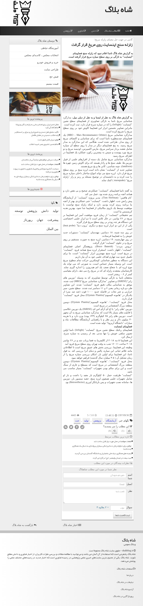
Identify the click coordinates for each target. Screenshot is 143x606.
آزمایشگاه (111, 420)
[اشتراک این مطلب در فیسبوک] (76, 426)
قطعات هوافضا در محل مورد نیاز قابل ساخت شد (112, 441)
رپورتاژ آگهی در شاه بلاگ (123, 596)
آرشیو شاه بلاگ (127, 589)
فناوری (81, 31)
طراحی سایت (51, 69)
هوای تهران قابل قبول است (48, 140)
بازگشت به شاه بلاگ (23, 525)
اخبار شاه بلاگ (70, 525)
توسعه (19, 211)
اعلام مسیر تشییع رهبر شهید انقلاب (44, 144)
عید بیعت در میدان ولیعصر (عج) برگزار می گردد (112, 458)
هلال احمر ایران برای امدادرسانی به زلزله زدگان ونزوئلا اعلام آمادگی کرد (37, 126)
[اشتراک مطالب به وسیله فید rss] (65, 426)
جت (118, 201)
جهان (40, 220)
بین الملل (52, 229)
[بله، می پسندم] (129, 431)
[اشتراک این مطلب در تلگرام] (82, 426)
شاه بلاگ (119, 9)
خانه (127, 31)
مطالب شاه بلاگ (111, 31)
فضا (91, 340)
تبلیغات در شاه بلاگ (125, 582)
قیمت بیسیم (52, 84)
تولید (86, 420)
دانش (94, 31)
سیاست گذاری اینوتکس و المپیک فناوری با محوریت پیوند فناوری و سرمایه (36, 170)
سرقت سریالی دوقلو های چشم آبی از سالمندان (40, 160)
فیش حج (54, 76)
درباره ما (130, 575)
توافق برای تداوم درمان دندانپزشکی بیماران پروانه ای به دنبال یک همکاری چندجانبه (101, 447)
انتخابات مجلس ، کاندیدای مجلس (41, 55)
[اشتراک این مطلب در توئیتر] (71, 426)
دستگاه (124, 222)
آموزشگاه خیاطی (49, 48)
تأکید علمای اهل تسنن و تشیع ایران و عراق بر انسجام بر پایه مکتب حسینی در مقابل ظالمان (36, 133)
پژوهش (66, 31)
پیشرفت (52, 220)
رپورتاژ (28, 220)
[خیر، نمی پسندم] (114, 431)
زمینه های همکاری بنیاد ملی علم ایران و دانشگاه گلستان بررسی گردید (103, 453)
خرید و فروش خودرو (47, 62)
